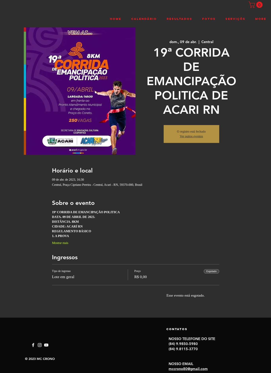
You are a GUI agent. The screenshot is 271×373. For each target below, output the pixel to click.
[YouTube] (46, 345)
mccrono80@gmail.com (188, 368)
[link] (256, 5)
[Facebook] (33, 345)
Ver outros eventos (191, 136)
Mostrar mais (60, 243)
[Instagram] (39, 345)
